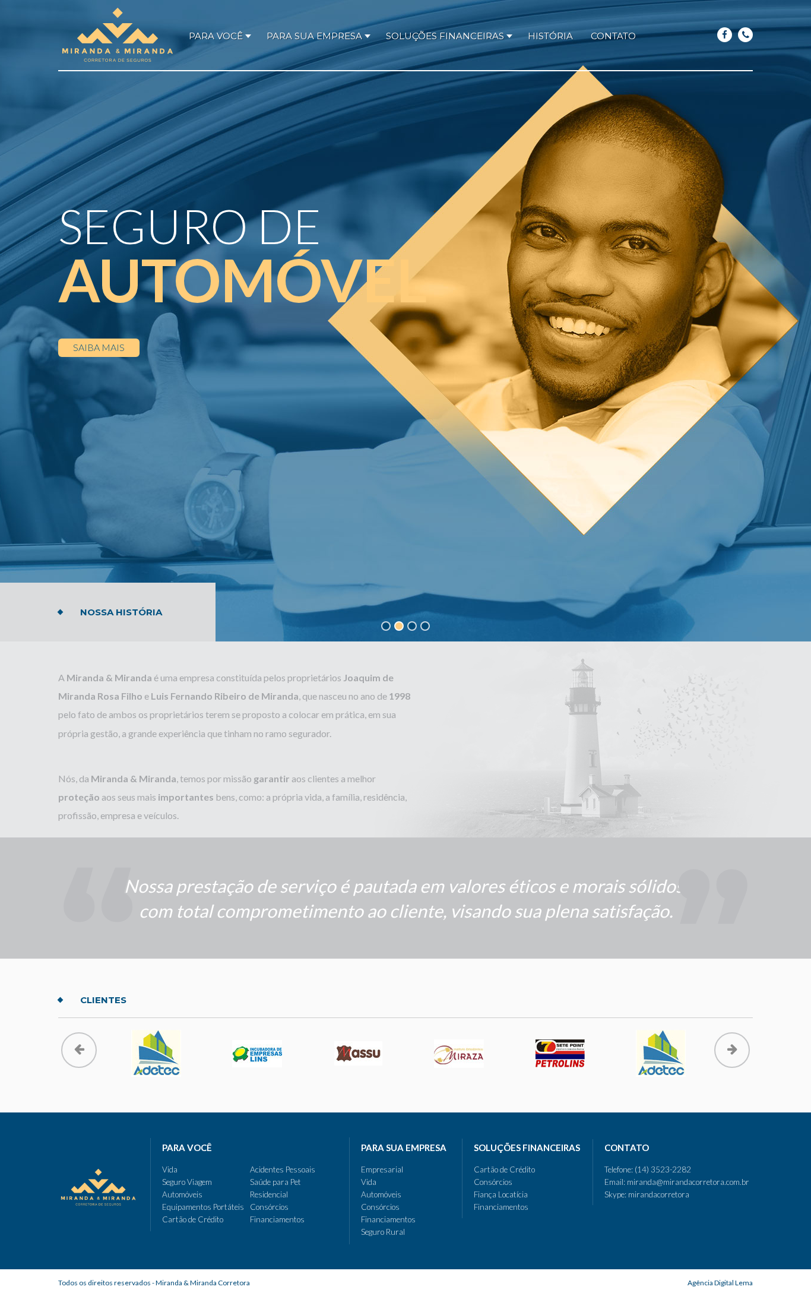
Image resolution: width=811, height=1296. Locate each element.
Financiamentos (277, 1219)
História (550, 36)
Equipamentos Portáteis (203, 1207)
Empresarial (382, 1169)
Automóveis (182, 1194)
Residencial (269, 1194)
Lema (720, 1282)
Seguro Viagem (187, 1182)
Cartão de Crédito (192, 1219)
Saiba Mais (99, 347)
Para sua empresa (314, 36)
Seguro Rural (383, 1232)
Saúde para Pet (275, 1182)
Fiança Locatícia (501, 1194)
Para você (216, 36)
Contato (613, 36)
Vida (170, 1169)
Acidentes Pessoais (282, 1169)
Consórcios (269, 1207)
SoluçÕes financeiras (445, 36)
